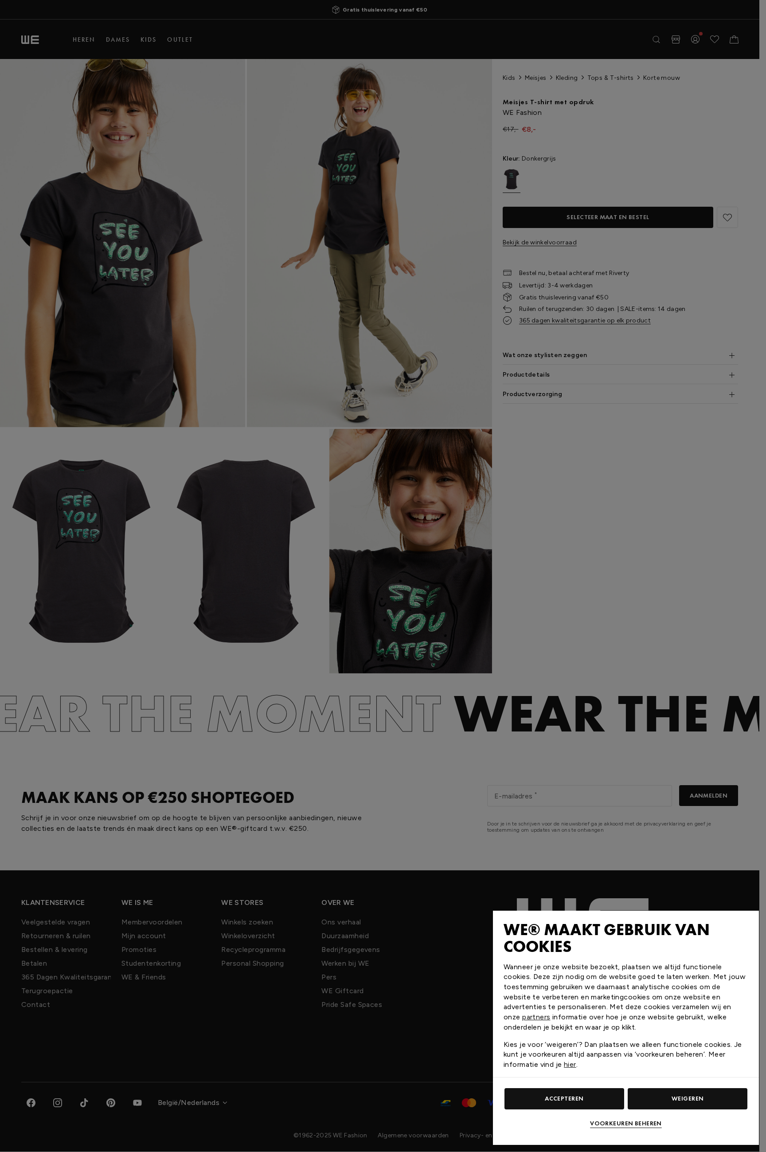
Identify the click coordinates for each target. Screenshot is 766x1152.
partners (536, 1017)
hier (570, 1064)
